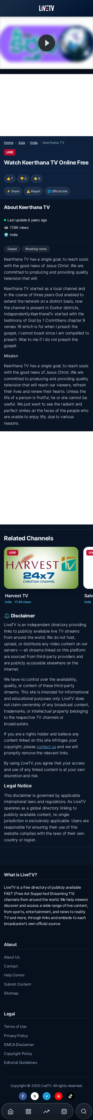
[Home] (46, 8)
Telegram (47, 1095)
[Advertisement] (46, 105)
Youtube (58, 1095)
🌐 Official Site (57, 191)
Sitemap (11, 993)
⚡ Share (13, 191)
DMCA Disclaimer (19, 1044)
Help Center (14, 975)
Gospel (12, 249)
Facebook (23, 1095)
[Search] (84, 1111)
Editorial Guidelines (20, 1062)
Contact (11, 966)
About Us (12, 957)
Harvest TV (16, 595)
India (33, 143)
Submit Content (17, 984)
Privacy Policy (16, 1035)
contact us (46, 746)
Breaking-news (36, 249)
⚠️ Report (33, 191)
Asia (21, 143)
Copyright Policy (18, 1053)
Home (8, 143)
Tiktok (70, 1095)
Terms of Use (15, 1026)
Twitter (35, 1095)
